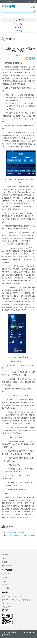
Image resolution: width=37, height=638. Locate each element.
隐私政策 (4, 584)
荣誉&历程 (18, 27)
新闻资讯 (18, 31)
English (34, 1)
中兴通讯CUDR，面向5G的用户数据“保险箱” (21, 535)
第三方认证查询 (6, 565)
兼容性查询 (4, 562)
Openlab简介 (18, 24)
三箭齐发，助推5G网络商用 (15, 532)
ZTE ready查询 (5, 558)
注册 (27, 1)
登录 (30, 1)
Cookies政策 (5, 588)
